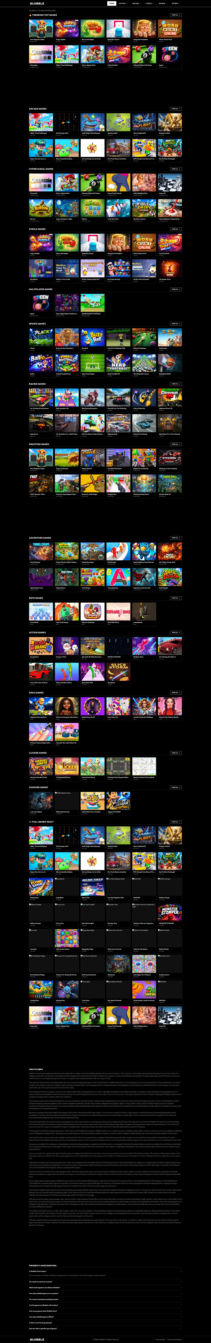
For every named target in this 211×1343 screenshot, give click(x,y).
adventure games (50, 1103)
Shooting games (168, 1101)
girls (98, 1211)
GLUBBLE (37, 3)
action (92, 1103)
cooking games (143, 1106)
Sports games (33, 1101)
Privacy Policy (160, 1339)
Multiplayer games (170, 1094)
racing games (109, 1101)
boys (99, 1103)
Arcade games (86, 1092)
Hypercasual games (153, 1092)
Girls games (42, 1106)
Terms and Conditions (174, 1339)
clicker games (96, 1106)
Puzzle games (85, 1094)
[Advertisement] (105, 89)
